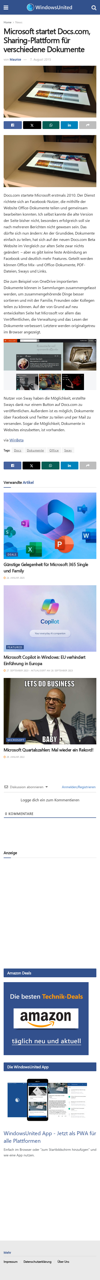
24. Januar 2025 (15, 577)
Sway (68, 450)
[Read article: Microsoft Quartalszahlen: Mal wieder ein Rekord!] (50, 711)
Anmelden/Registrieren (78, 787)
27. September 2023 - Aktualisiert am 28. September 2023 (39, 670)
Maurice (15, 59)
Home (7, 22)
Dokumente (35, 450)
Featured (15, 647)
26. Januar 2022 (15, 757)
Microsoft (16, 740)
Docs (17, 450)
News (18, 22)
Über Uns (63, 1261)
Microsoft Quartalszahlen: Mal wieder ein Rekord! (48, 750)
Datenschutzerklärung (37, 1261)
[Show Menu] (6, 7)
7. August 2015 (40, 59)
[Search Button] (94, 7)
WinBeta (16, 439)
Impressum (10, 1261)
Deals (12, 554)
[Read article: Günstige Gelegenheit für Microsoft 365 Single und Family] (50, 526)
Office (54, 450)
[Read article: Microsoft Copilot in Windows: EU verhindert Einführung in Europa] (50, 618)
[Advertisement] (50, 913)
